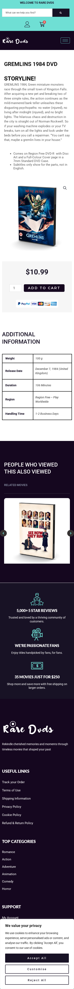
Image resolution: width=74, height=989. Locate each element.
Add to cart (44, 288)
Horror (6, 889)
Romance (8, 852)
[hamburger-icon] (65, 40)
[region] (37, 954)
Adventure (9, 867)
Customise (37, 969)
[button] (65, 188)
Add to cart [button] (37, 562)
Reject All (37, 980)
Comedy (7, 881)
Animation (9, 874)
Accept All (37, 958)
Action (6, 859)
